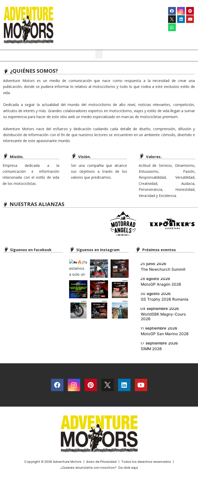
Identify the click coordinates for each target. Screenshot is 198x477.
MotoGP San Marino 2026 (165, 333)
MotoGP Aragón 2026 (161, 284)
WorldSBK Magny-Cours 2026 (163, 317)
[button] (99, 54)
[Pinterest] (190, 11)
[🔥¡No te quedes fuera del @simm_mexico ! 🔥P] (99, 310)
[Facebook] (172, 11)
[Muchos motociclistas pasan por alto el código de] (78, 310)
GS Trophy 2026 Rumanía (164, 299)
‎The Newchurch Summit (163, 269)
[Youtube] (190, 19)
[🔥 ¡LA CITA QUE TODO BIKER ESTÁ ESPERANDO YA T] (78, 289)
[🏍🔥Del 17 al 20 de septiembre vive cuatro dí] (120, 289)
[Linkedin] (181, 19)
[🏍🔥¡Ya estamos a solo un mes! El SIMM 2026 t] (78, 268)
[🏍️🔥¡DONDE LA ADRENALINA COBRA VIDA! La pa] (99, 268)
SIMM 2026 (151, 348)
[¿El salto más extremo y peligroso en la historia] (120, 310)
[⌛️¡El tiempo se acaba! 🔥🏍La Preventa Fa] (99, 289)
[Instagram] (181, 11)
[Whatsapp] (172, 27)
